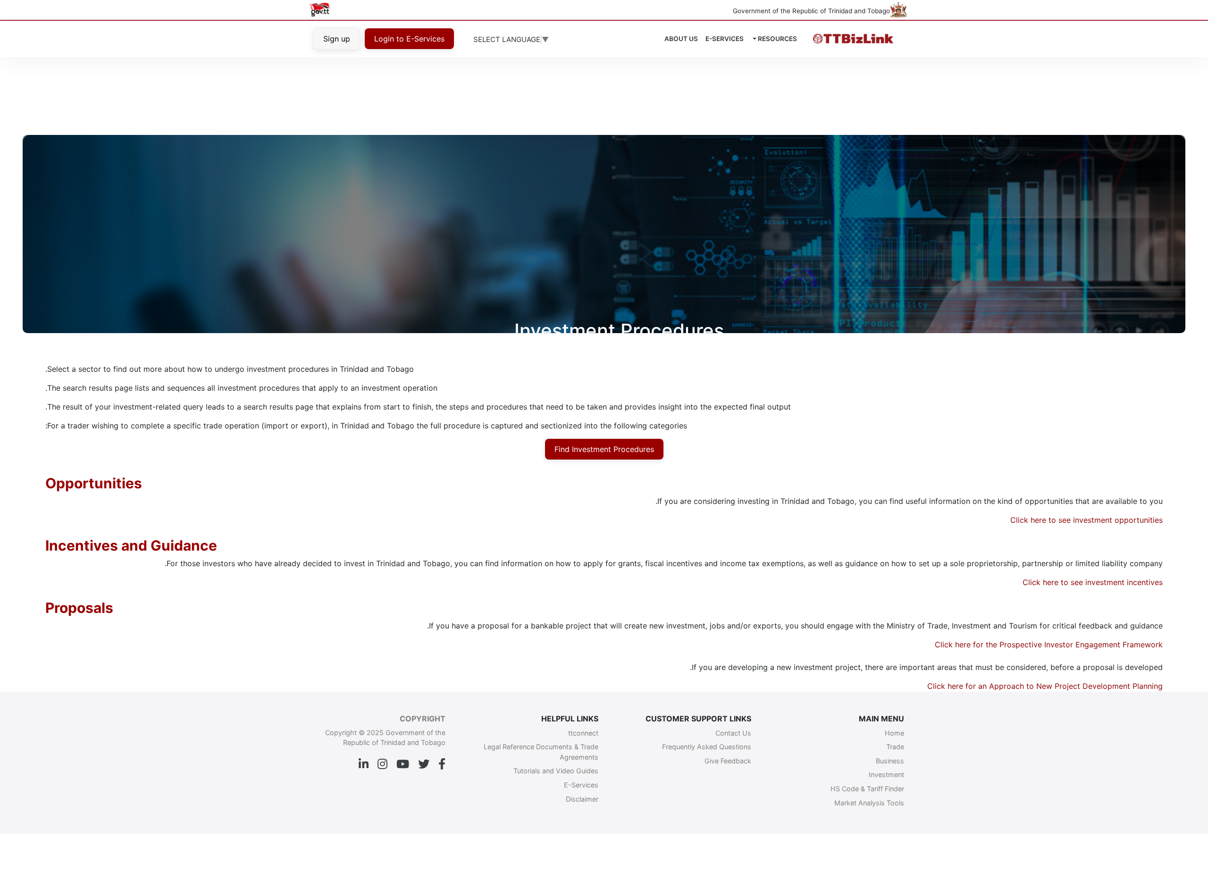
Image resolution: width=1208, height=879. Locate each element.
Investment (886, 774)
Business (890, 761)
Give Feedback (728, 761)
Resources (776, 38)
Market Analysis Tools (869, 803)
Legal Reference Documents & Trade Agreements (541, 752)
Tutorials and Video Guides (555, 771)
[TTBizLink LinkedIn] (364, 764)
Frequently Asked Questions (706, 747)
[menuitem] (681, 38)
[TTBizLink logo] (851, 39)
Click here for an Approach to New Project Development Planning (1045, 686)
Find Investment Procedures (604, 449)
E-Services (581, 785)
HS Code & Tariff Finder (867, 789)
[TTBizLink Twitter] (423, 764)
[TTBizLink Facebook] (441, 764)
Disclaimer (582, 799)
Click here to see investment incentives (1093, 582)
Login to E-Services (409, 38)
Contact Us (733, 733)
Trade (895, 747)
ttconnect (583, 733)
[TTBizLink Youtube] (402, 764)
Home (894, 733)
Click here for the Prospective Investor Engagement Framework (1049, 644)
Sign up (336, 38)
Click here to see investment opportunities (1086, 520)
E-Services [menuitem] (724, 38)
